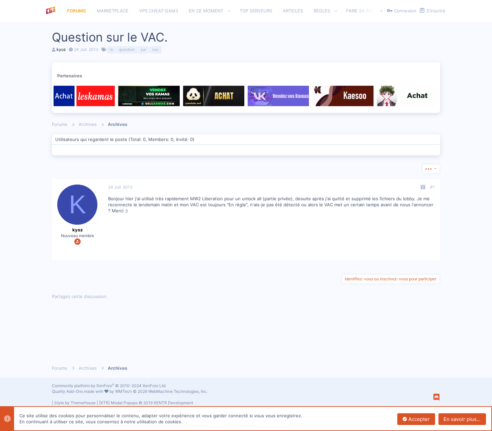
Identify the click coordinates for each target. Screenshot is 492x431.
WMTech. (161, 391)
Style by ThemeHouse (75, 402)
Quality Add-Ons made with (78, 391)
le (111, 49)
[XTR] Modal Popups (146, 402)
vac (155, 49)
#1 (432, 187)
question (127, 49)
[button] (229, 11)
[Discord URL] (436, 397)
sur (143, 49)
